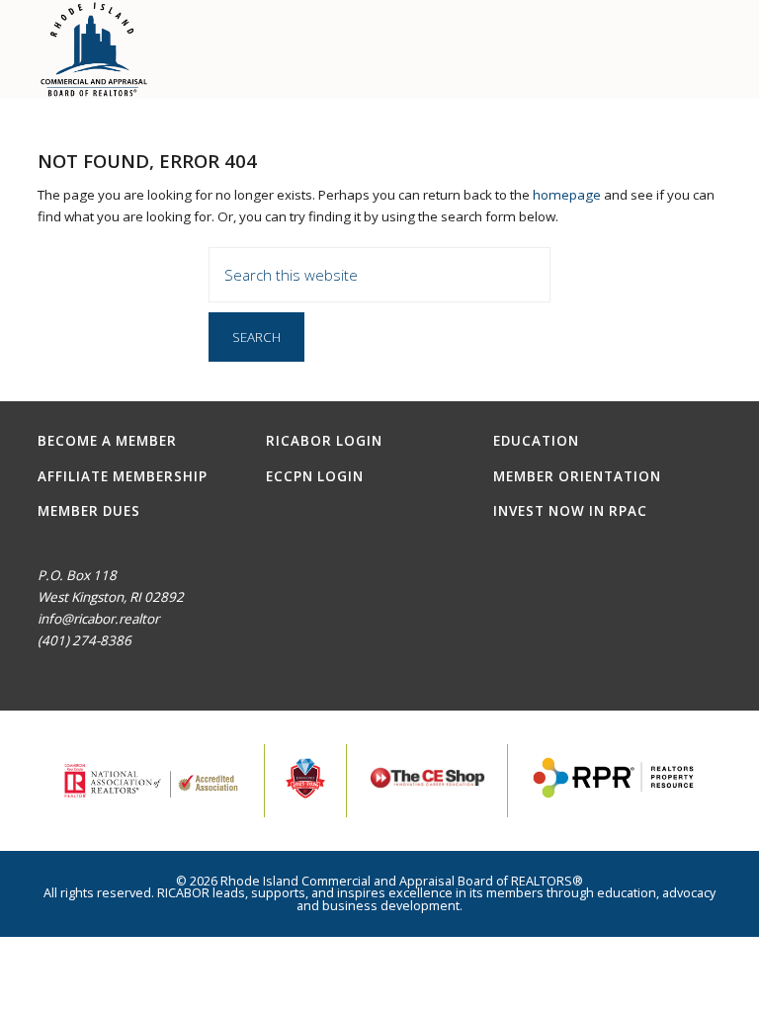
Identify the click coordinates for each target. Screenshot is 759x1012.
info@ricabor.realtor (98, 619)
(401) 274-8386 (84, 640)
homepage (567, 195)
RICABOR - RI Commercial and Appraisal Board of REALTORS (94, 49)
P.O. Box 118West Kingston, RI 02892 (111, 586)
